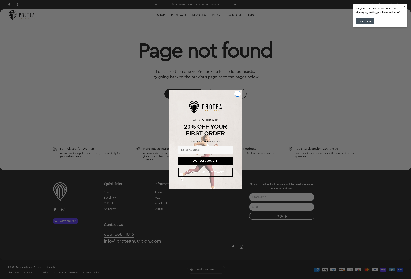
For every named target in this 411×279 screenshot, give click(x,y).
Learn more (365, 21)
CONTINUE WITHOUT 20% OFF (205, 172)
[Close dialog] (237, 94)
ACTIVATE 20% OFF (205, 161)
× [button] (405, 7)
